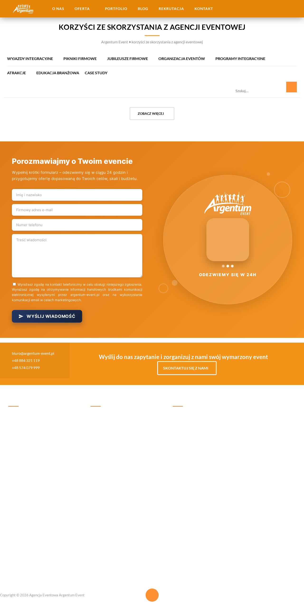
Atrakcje (16, 72)
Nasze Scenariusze (23, 444)
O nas (58, 8)
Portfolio (116, 8)
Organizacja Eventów (181, 58)
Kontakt (204, 8)
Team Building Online (144, 480)
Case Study (96, 72)
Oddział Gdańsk (186, 454)
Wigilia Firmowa (140, 435)
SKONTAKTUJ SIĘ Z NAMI (185, 368)
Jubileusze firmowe (127, 58)
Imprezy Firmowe (104, 462)
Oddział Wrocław (188, 416)
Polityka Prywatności (25, 480)
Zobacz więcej (151, 113)
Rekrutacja (171, 8)
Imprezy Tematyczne (107, 453)
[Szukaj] (291, 87)
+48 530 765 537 (185, 433)
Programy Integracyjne (240, 58)
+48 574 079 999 (26, 367)
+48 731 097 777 (221, 481)
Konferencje (100, 471)
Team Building (101, 435)
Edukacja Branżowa (57, 72)
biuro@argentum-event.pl (33, 353)
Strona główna (20, 417)
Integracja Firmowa (142, 444)
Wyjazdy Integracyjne (30, 58)
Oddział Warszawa (225, 416)
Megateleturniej (140, 471)
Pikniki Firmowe (80, 58)
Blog (143, 8)
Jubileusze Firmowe (106, 480)
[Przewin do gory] (152, 595)
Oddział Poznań (222, 458)
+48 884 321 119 (26, 360)
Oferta (82, 8)
